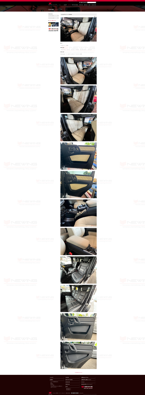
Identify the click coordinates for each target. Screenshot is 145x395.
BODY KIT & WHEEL (69, 379)
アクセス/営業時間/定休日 (54, 381)
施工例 (96, 16)
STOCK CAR (68, 381)
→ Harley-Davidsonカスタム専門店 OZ (56, 386)
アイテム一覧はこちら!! (52, 20)
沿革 (51, 382)
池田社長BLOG (68, 388)
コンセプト (51, 377)
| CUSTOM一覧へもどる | (78, 372)
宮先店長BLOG (68, 389)
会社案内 (51, 379)
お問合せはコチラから (84, 377)
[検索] (95, 2)
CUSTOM (67, 377)
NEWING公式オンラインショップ (86, 384)
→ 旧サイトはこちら (53, 387)
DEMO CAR (68, 384)
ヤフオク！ (83, 381)
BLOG (67, 386)
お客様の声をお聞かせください (86, 379)
